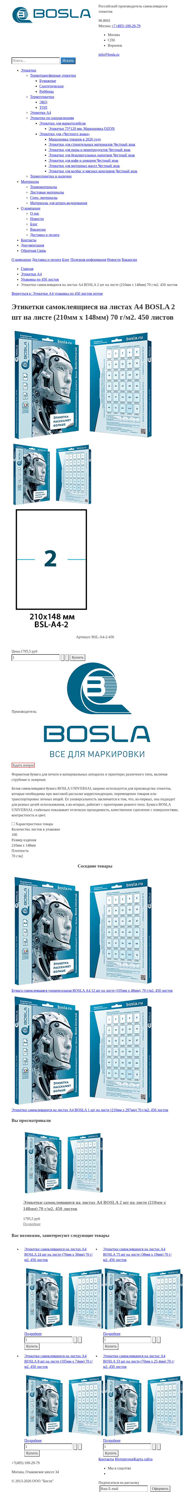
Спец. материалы (43, 198)
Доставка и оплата (44, 235)
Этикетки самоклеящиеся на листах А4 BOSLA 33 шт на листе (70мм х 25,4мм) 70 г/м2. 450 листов (138, 1361)
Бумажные (47, 81)
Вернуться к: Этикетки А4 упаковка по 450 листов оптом (57, 294)
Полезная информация (88, 260)
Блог (34, 224)
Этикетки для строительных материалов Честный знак (92, 144)
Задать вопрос (23, 765)
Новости (37, 219)
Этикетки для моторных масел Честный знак (84, 166)
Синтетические (51, 86)
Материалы (30, 182)
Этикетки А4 (40, 113)
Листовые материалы (47, 192)
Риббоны (46, 91)
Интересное (124, 1459)
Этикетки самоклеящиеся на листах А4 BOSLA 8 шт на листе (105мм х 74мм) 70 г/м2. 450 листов (58, 1361)
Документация (32, 245)
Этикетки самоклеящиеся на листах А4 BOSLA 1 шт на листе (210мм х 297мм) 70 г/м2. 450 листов (90, 1110)
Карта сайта (143, 1459)
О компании (30, 208)
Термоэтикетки (42, 97)
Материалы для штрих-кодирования (58, 203)
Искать (68, 60)
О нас (34, 213)
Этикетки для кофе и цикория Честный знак (83, 160)
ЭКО (43, 102)
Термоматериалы (43, 187)
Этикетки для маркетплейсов (62, 123)
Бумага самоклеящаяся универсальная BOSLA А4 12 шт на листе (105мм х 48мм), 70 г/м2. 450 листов (92, 990)
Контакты (28, 240)
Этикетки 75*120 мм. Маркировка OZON (82, 129)
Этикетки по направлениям (52, 118)
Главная (27, 269)
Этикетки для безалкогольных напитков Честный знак (92, 155)
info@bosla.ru (108, 54)
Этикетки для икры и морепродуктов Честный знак (89, 150)
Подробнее (32, 1224)
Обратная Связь (33, 251)
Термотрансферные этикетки (53, 75)
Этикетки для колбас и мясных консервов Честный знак (93, 171)
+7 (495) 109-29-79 (125, 26)
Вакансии (38, 229)
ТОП (43, 107)
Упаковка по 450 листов (40, 279)
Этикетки (28, 70)
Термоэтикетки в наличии (51, 176)
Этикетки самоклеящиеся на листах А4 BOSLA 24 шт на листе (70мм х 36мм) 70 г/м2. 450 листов (58, 1254)
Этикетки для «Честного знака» (64, 134)
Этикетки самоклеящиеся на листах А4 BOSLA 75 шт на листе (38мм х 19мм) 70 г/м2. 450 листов (137, 1254)
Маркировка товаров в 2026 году (75, 139)
